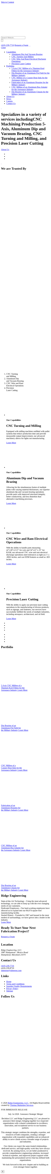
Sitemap (9, 991)
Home (8, 981)
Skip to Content (7, 2)
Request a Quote (21, 45)
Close (3, 47)
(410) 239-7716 (7, 966)
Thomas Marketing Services (21, 1105)
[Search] (1, 108)
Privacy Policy (12, 988)
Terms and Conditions (15, 984)
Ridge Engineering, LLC (18, 1103)
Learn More (11, 443)
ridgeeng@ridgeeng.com (11, 970)
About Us (5, 149)
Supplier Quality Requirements (19, 986)
